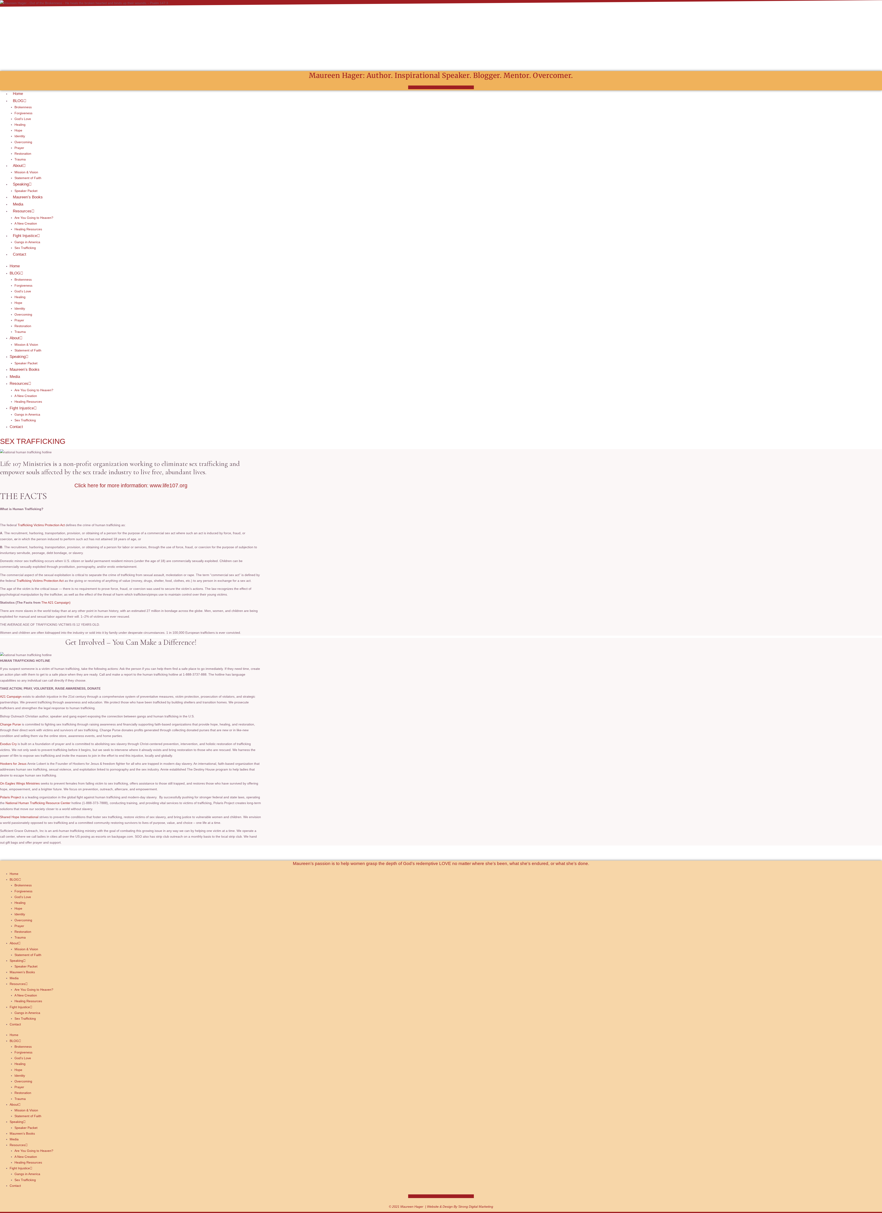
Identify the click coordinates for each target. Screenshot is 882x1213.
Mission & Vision (26, 172)
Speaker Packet (25, 191)
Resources (22, 211)
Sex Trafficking (25, 248)
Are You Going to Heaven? (33, 218)
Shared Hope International (19, 817)
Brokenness (23, 107)
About (18, 165)
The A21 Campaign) (56, 602)
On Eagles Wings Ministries (20, 783)
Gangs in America (27, 242)
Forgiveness (23, 113)
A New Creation (25, 223)
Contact (19, 254)
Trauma (20, 159)
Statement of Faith (27, 178)
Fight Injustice (25, 236)
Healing (19, 124)
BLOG (18, 101)
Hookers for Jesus (13, 763)
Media (18, 204)
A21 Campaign (11, 696)
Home (18, 93)
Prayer (19, 148)
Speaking (21, 184)
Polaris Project (10, 797)
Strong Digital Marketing (475, 1206)
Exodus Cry (8, 744)
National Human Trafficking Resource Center (38, 803)
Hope (18, 130)
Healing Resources (28, 229)
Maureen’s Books (28, 197)
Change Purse (11, 724)
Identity (19, 136)
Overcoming (23, 142)
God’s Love (22, 119)
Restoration (22, 153)
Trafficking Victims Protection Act (41, 525)
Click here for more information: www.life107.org (130, 485)
